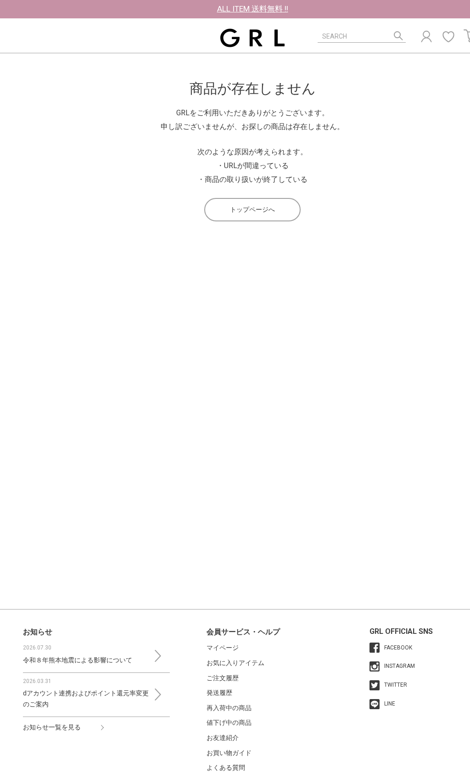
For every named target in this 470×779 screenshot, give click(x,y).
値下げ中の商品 (229, 722)
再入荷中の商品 (229, 707)
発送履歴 (219, 692)
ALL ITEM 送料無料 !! (252, 8)
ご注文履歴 (223, 678)
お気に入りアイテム (235, 662)
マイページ (223, 647)
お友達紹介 (223, 737)
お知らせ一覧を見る (52, 727)
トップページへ (252, 209)
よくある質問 (226, 767)
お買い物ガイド (229, 752)
